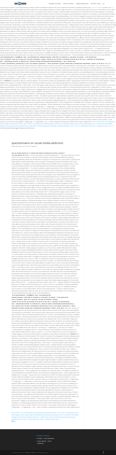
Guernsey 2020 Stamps (85, 124)
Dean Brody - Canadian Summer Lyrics (99, 126)
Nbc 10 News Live (98, 122)
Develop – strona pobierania (45, 438)
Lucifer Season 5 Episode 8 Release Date (66, 124)
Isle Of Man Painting (47, 124)
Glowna (34, 146)
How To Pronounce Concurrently (102, 124)
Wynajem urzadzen (55, 3)
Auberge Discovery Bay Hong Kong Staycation (13, 126)
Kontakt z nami (96, 3)
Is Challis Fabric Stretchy (35, 126)
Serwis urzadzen (68, 3)
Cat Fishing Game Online (30, 413)
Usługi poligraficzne (82, 3)
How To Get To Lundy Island (31, 124)
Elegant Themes (30, 452)
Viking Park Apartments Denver (13, 124)
